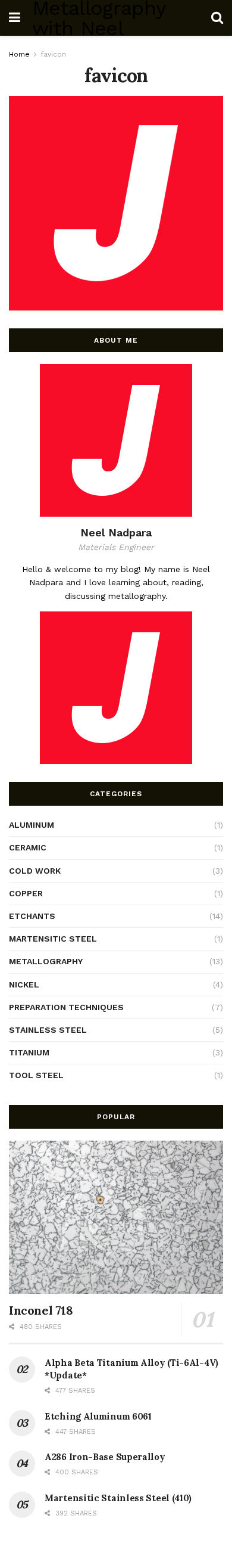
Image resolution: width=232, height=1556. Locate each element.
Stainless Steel (48, 1030)
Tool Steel (36, 1075)
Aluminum (31, 825)
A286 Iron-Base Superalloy (105, 1456)
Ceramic (27, 847)
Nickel (24, 984)
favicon (53, 54)
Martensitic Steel (53, 938)
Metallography (46, 961)
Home (19, 54)
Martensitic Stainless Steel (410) (118, 1498)
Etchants (32, 916)
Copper (26, 893)
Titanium (29, 1052)
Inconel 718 (41, 1310)
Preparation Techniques (66, 1007)
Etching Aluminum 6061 (98, 1416)
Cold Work (35, 870)
